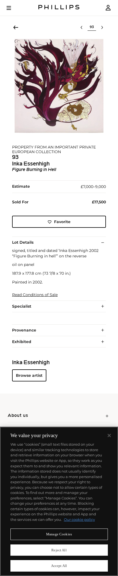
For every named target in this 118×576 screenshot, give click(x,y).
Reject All (58, 550)
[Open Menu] (13, 8)
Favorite (62, 221)
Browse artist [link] (29, 375)
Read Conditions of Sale (35, 295)
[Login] (108, 7)
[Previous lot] (81, 27)
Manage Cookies (59, 534)
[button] (59, 86)
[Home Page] (59, 8)
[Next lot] (102, 27)
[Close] (109, 435)
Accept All (59, 566)
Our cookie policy (79, 519)
